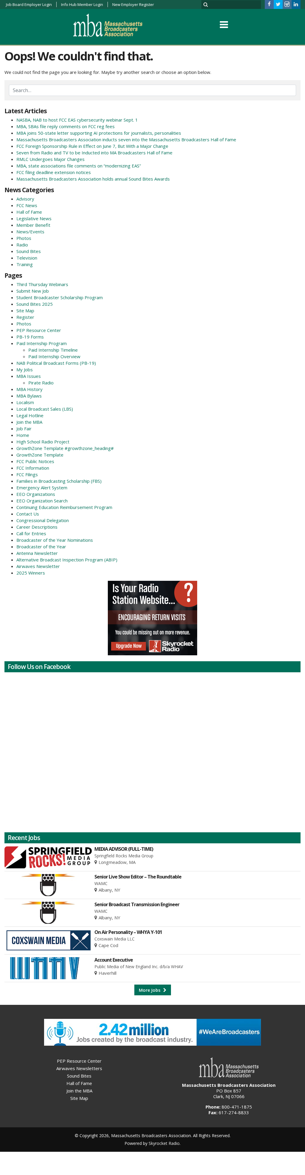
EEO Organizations (35, 494)
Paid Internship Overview (54, 356)
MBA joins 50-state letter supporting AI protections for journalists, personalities (98, 133)
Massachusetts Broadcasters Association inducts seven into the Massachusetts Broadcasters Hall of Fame (126, 139)
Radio (22, 245)
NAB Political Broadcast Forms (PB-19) (56, 363)
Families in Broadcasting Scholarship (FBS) (59, 481)
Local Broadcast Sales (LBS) (44, 409)
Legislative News (34, 218)
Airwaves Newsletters (79, 1068)
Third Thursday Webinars (42, 284)
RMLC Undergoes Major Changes (50, 159)
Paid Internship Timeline (53, 350)
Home (22, 435)
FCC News (26, 205)
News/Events (30, 232)
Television (26, 258)
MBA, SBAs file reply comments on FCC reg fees (65, 126)
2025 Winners (30, 573)
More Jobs (150, 990)
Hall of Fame (29, 212)
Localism (25, 402)
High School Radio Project (42, 442)
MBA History (29, 389)
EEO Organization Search (42, 501)
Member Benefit (33, 225)
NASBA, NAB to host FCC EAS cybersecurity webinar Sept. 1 (77, 120)
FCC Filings (27, 474)
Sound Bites (28, 251)
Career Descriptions (36, 527)
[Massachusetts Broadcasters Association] (112, 25)
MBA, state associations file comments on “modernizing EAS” (78, 166)
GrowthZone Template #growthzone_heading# (65, 448)
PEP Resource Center (38, 330)
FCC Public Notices (35, 461)
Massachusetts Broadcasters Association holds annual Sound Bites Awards (93, 179)
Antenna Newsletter (37, 553)
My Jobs (24, 369)
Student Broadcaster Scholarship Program (59, 297)
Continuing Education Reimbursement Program (64, 507)
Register (25, 317)
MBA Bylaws (29, 396)
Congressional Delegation (42, 520)
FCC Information (32, 468)
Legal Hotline (29, 415)
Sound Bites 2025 (34, 304)
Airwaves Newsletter (38, 566)
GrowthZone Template (39, 455)
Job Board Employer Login (29, 4)
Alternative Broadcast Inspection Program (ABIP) (66, 560)
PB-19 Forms (30, 337)
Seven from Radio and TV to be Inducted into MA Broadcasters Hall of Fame (94, 153)
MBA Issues (28, 376)
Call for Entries (31, 533)
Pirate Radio (41, 383)
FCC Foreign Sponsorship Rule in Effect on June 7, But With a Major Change (92, 146)
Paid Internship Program (41, 343)
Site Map (25, 310)
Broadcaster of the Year (41, 547)
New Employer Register (133, 4)
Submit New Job (32, 291)
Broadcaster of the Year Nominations (54, 540)
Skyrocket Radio (164, 1143)
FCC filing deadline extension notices (53, 172)
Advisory (25, 199)
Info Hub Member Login (82, 4)
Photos (23, 238)
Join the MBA (29, 422)
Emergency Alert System (41, 488)
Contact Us (27, 514)
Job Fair (24, 428)
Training (24, 264)
